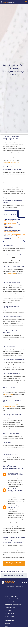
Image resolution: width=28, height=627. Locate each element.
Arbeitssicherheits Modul (10, 601)
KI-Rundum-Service (9, 613)
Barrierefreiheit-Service (10, 616)
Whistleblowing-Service (10, 607)
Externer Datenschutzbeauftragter (12, 598)
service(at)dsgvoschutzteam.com (16, 586)
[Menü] (26, 2)
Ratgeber (7, 626)
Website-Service (8, 610)
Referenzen (7, 623)
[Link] (8, 2)
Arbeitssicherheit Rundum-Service (13, 604)
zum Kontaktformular (10, 592)
